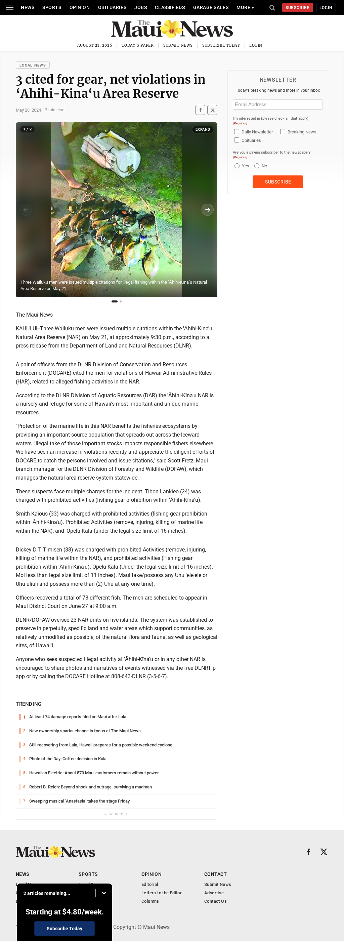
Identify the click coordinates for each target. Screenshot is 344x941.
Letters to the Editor (161, 892)
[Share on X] (212, 110)
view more (114, 814)
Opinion (80, 7)
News (27, 7)
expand (203, 129)
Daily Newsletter (257, 131)
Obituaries (112, 7)
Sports (51, 7)
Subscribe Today (221, 45)
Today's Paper (138, 45)
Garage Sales (211, 7)
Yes (245, 165)
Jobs (140, 7)
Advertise (214, 892)
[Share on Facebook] (200, 110)
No (264, 165)
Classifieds (170, 7)
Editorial (149, 884)
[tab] (115, 301)
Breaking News (302, 131)
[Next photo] (208, 210)
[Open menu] (10, 7)
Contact (215, 874)
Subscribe (298, 7)
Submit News (178, 45)
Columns (150, 901)
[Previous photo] (25, 210)
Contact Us (215, 901)
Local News (32, 65)
